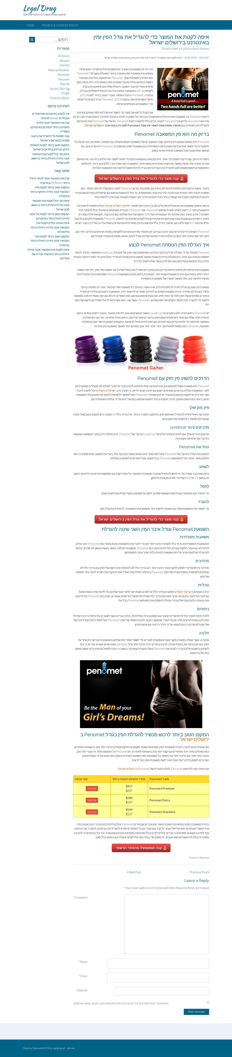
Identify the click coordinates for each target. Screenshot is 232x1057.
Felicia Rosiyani (200, 48)
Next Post (134, 872)
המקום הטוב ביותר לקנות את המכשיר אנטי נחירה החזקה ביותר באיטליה (49, 192)
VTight (65, 93)
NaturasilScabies (58, 70)
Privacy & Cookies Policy (60, 25)
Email (83, 976)
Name (82, 961)
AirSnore (63, 56)
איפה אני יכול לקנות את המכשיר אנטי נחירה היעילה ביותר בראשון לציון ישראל (50, 158)
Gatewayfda (38, 1048)
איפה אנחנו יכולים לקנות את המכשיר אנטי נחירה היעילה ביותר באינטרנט (49, 227)
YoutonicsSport (59, 98)
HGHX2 (64, 65)
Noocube (63, 74)
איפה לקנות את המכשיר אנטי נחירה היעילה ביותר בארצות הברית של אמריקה (48, 254)
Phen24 (64, 84)
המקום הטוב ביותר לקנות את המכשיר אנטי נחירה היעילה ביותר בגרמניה (49, 241)
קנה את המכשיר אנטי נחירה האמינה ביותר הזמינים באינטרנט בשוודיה (49, 127)
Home (30, 25)
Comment (80, 897)
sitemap (70, 1048)
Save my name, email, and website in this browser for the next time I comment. (120, 1003)
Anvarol (64, 60)
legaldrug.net (59, 1048)
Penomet (204, 857)
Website (82, 990)
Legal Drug (39, 8)
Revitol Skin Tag (59, 88)
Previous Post (199, 872)
